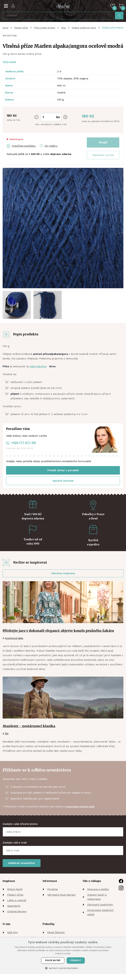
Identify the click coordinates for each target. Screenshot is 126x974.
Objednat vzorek (103, 155)
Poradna (52, 889)
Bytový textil (14, 889)
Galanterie (13, 905)
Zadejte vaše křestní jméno (20, 823)
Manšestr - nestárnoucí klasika (29, 726)
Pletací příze (21, 27)
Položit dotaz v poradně (63, 470)
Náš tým (12, 932)
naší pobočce (38, 366)
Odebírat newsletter (21, 863)
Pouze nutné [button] (52, 960)
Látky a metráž (16, 900)
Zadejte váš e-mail (15, 842)
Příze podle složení (44, 27)
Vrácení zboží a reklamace (97, 897)
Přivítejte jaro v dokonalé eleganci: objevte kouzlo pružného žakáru (58, 631)
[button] (103, 155)
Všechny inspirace (63, 573)
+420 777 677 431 (23, 442)
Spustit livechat (63, 480)
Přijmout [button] (75, 960)
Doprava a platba (98, 889)
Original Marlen (16, 911)
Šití (6, 733)
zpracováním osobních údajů (80, 806)
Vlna (63, 27)
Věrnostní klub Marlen (61, 894)
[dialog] (63, 955)
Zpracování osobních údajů (100, 912)
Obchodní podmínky (100, 904)
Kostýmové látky (14, 638)
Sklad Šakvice (56, 932)
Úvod (5, 27)
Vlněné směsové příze (84, 27)
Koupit (103, 142)
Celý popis (9, 61)
